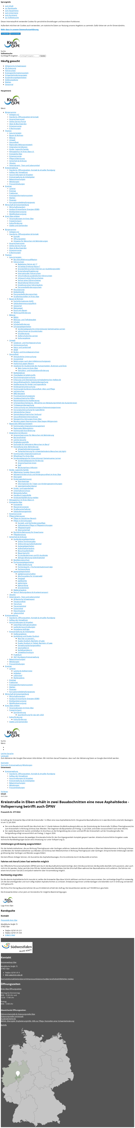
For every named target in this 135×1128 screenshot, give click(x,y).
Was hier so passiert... (26, 638)
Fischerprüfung (24, 569)
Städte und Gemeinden (18, 225)
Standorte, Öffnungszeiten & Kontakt (24, 117)
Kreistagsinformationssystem (16, 73)
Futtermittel (18, 608)
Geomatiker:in (23, 648)
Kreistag (8, 186)
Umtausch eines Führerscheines (30, 278)
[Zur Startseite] (12, 49)
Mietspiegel (18, 308)
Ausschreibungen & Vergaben (21, 175)
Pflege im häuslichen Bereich (25, 518)
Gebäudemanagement (22, 511)
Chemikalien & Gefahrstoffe (24, 375)
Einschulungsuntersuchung (24, 377)
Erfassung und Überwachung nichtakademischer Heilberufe (37, 380)
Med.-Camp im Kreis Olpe (28, 368)
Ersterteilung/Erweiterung (28, 271)
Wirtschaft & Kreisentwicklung (17, 205)
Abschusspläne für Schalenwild (30, 576)
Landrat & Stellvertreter (23, 671)
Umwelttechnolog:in (26, 652)
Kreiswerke (18, 504)
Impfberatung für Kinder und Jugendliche (30, 384)
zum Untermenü (11, 13)
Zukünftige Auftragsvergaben (25, 625)
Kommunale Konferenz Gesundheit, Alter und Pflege (34, 389)
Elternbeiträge (23, 481)
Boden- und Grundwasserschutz (26, 352)
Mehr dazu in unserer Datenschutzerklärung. (20, 29)
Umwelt (12, 140)
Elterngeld (18, 477)
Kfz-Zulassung (10, 68)
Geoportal (9, 84)
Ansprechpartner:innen (27, 463)
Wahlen (8, 82)
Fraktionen (13, 193)
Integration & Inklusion (18, 147)
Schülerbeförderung (22, 324)
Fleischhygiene (19, 611)
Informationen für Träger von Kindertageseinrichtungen (40, 484)
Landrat (12, 188)
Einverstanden (15, 33)
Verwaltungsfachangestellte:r (29, 645)
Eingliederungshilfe (21, 442)
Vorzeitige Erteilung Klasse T (29, 266)
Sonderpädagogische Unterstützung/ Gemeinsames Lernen (41, 329)
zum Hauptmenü (11, 10)
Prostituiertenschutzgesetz (24, 396)
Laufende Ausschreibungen (24, 627)
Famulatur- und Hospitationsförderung (33, 370)
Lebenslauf (18, 675)
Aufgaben (17, 673)
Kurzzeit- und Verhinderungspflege (31, 523)
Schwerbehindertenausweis (16, 75)
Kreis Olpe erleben (12, 216)
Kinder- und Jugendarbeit (24, 488)
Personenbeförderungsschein (30, 287)
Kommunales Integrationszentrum (27, 454)
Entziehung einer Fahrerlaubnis (30, 285)
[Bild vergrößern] (8, 903)
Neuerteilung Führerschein (28, 283)
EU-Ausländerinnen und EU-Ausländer (33, 555)
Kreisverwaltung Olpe (8, 962)
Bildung (12, 138)
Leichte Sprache (20, 440)
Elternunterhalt (24, 530)
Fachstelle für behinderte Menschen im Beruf (31, 444)
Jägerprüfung (23, 585)
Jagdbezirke (22, 581)
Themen (8, 131)
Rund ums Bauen (20, 310)
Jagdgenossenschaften (27, 574)
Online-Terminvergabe (27, 541)
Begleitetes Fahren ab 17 (27, 264)
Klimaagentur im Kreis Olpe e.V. (21, 151)
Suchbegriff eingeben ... (10, 56)
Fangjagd (21, 578)
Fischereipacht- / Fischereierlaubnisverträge (35, 567)
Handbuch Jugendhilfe (22, 495)
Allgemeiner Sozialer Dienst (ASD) (27, 472)
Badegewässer (19, 373)
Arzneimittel (18, 359)
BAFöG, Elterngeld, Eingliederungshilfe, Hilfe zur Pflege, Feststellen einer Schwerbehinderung (37, 1021)
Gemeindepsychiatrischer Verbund (27, 414)
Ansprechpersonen (17, 119)
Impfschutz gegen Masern (24, 363)
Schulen (17, 322)
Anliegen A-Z (14, 114)
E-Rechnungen (15, 128)
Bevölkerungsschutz (21, 560)
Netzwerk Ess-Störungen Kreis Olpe (27, 419)
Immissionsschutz (21, 345)
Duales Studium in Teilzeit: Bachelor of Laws (35, 643)
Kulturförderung (15, 223)
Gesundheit (14, 142)
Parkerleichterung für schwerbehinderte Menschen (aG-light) (42, 451)
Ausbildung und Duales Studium (26, 636)
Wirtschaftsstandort (17, 207)
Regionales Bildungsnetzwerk (20, 144)
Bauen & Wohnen (16, 135)
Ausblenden (5, 33)
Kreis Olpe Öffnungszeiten (11, 989)
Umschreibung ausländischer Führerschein (35, 276)
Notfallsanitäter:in (25, 650)
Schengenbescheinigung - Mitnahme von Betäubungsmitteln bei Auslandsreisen (45, 403)
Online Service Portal (17, 121)
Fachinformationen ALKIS (23, 301)
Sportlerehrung (20, 712)
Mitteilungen (14, 181)
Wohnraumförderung (22, 313)
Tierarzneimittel (20, 606)
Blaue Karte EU (24, 553)
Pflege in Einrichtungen (23, 521)
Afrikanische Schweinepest (15, 66)
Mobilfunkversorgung (17, 214)
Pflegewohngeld (24, 527)
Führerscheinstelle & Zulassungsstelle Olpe (18, 1014)
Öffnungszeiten (20, 239)
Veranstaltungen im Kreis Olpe (21, 218)
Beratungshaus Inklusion (27, 467)
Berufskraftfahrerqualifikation (25, 259)
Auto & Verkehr (15, 133)
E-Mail (10, 935)
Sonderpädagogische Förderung (30, 460)
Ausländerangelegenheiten (15, 77)
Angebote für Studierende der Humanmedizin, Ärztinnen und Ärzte (40, 366)
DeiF (19, 465)
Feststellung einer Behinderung (26, 447)
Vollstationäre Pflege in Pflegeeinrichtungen (35, 525)
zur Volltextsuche (12, 17)
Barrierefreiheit (20, 437)
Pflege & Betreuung (17, 158)
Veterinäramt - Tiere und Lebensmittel (24, 165)
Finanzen (12, 200)
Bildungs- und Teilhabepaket (25, 319)
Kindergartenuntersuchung (24, 386)
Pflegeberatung (20, 534)
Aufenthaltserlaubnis (26, 548)
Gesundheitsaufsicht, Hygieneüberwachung (31, 382)
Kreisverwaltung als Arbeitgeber (22, 177)
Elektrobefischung (25, 564)
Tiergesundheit (20, 601)
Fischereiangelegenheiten (24, 562)
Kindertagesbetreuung (23, 479)
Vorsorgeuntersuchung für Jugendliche (29, 410)
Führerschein (10, 70)
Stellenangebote (11, 80)
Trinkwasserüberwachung (24, 405)
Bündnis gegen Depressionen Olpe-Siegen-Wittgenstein (35, 421)
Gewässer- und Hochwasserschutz (27, 343)
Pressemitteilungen (17, 184)
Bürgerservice (10, 112)
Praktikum (18, 655)
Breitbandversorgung (17, 211)
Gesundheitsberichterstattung (26, 417)
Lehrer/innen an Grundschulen (30, 331)
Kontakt (17, 236)
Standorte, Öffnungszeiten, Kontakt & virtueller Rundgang (32, 170)
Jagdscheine (22, 583)
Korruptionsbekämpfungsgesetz (22, 202)
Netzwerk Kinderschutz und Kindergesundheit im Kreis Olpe (37, 474)
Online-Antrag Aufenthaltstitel (29, 544)
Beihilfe (4, 1025)
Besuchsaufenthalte (26, 551)
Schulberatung (23, 333)
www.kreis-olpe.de (13, 975)
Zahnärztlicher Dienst (22, 412)
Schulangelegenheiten (22, 326)
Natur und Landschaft (22, 347)
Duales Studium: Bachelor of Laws (31, 641)
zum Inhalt (9, 6)
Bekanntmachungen (17, 179)
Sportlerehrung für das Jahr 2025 (31, 715)
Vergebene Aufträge (21, 629)
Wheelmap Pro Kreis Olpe (24, 456)
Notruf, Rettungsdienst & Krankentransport (31, 592)
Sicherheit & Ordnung (18, 161)
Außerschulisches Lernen (28, 336)
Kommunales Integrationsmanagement (29, 426)
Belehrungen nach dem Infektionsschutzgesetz (32, 361)
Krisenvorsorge (15, 126)
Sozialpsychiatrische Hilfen (24, 398)
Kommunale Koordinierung (24, 430)
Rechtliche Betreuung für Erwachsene (28, 532)
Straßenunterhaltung (22, 509)
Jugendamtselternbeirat (27, 486)
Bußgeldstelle (19, 292)
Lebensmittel (19, 613)
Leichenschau (19, 391)
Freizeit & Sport (15, 221)
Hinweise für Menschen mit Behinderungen (31, 241)
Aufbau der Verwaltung (18, 172)
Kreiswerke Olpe (15, 154)
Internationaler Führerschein (29, 273)
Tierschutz (18, 604)
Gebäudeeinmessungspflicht (25, 303)
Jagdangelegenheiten (22, 571)
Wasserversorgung (21, 507)
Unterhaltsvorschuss (22, 490)
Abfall (16, 350)
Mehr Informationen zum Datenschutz (16, 760)
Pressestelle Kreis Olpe (9, 920)
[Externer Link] (67, 948)
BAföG (16, 317)
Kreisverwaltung (11, 168)
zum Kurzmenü (11, 15)
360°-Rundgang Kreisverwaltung (26, 657)
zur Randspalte (11, 8)
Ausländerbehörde (8, 1019)
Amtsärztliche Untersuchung (25, 356)
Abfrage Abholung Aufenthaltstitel (31, 557)
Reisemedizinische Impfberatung (26, 400)
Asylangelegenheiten (26, 546)
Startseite (5, 763)
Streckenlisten (23, 588)
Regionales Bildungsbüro (23, 428)
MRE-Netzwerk (19, 393)
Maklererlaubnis (20, 590)
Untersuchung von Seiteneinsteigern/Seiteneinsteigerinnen (37, 407)
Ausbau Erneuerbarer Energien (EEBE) (24, 209)
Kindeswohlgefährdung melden (26, 497)
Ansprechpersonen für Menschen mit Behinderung (34, 435)
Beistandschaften (20, 493)
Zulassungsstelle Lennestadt (12, 1016)
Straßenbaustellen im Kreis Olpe (26, 296)
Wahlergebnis (19, 678)
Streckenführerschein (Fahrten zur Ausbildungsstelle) (39, 269)
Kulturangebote (24, 338)
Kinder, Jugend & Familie (19, 149)
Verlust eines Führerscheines (29, 280)
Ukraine (12, 163)
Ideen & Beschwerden (18, 124)
